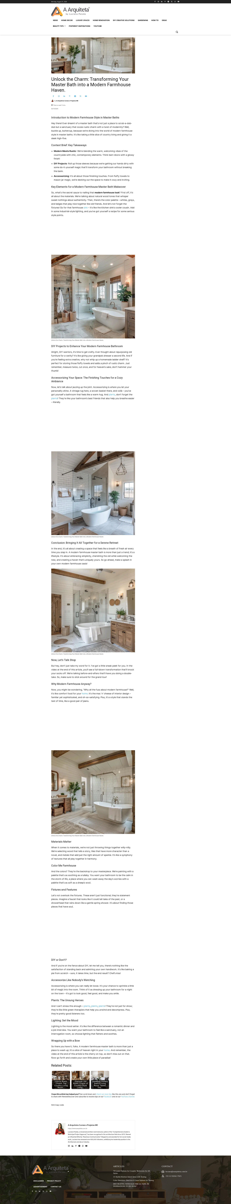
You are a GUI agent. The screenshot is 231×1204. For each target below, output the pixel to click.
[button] (177, 32)
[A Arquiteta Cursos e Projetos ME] (52, 101)
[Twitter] (171, 1)
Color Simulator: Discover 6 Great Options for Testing (133, 1180)
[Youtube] (178, 1)
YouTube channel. (128, 1097)
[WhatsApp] (175, 1)
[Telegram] (168, 1)
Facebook (108, 1097)
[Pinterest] (165, 1)
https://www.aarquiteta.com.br (77, 1128)
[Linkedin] (161, 1)
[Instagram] (158, 1)
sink (86, 207)
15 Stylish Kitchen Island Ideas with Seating (129, 1177)
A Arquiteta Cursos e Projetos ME (67, 101)
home (85, 693)
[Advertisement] (93, 237)
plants (112, 394)
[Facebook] (155, 1)
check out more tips (104, 1094)
